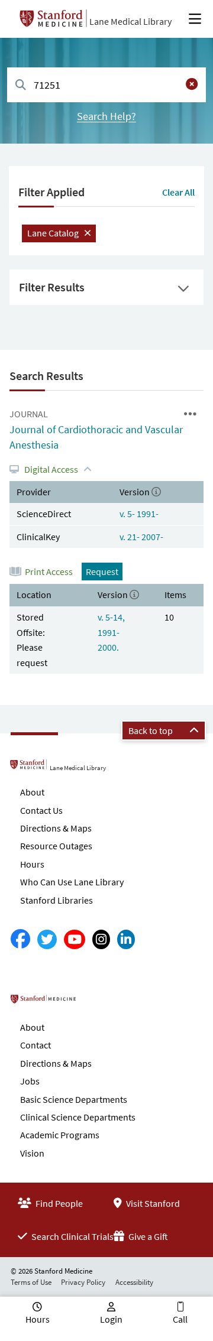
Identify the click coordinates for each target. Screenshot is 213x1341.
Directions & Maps (56, 828)
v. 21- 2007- (141, 537)
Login (111, 1319)
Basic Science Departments (73, 1099)
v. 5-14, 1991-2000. (111, 632)
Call (180, 1319)
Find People (58, 1203)
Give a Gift (147, 1236)
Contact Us (41, 810)
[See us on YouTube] (74, 939)
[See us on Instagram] (101, 939)
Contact (35, 1045)
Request (102, 571)
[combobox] (106, 84)
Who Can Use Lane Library (72, 882)
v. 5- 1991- (139, 513)
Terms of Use (31, 1282)
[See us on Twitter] (47, 939)
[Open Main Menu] (195, 19)
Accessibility (134, 1282)
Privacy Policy (83, 1282)
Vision (32, 1153)
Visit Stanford (152, 1203)
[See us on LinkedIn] (126, 939)
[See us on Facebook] (20, 939)
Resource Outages (56, 846)
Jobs (30, 1081)
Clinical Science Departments (77, 1117)
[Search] (20, 85)
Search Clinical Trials (72, 1236)
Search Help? (106, 116)
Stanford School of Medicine (91, 1003)
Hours (32, 864)
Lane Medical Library (130, 21)
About (32, 792)
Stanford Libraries (56, 900)
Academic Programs (59, 1135)
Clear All (178, 192)
